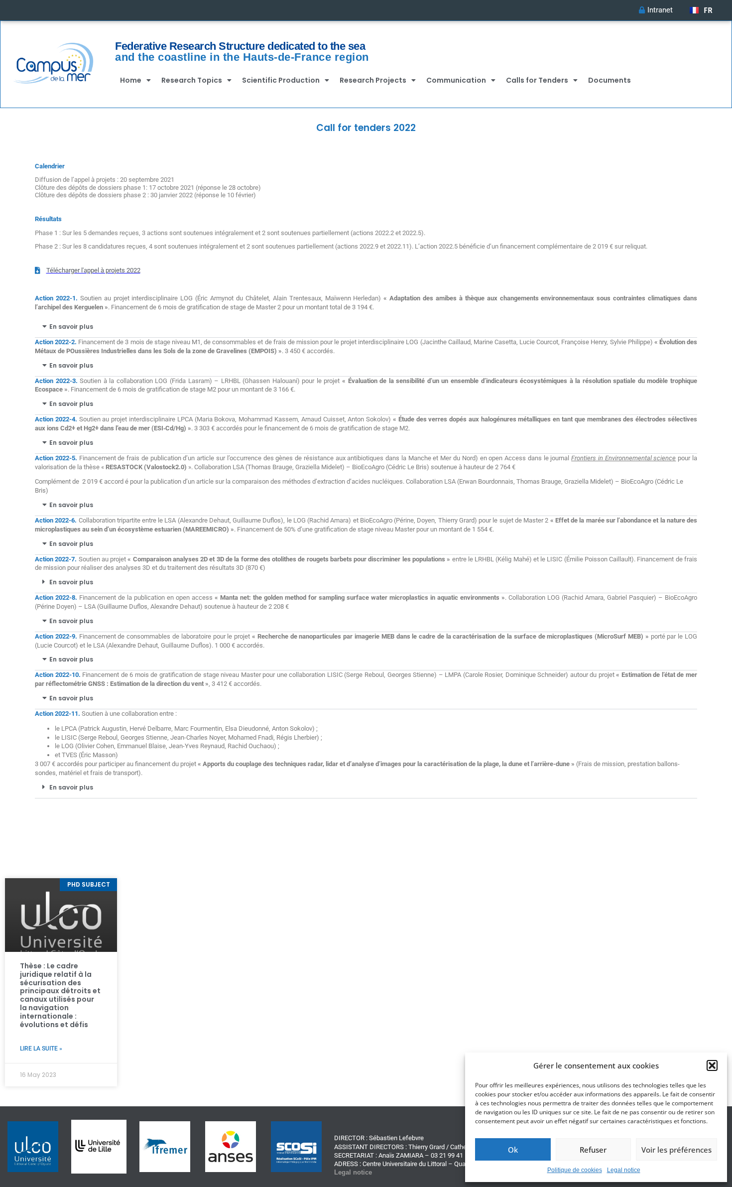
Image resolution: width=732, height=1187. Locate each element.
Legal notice (623, 1170)
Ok (513, 1150)
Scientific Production (281, 80)
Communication (456, 80)
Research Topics (191, 80)
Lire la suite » (41, 1048)
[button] (712, 1065)
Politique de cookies (574, 1170)
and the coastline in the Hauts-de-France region (242, 57)
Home (130, 80)
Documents (609, 80)
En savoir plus (71, 326)
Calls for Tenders (537, 80)
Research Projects (373, 80)
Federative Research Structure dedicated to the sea (240, 46)
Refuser (593, 1150)
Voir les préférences (676, 1150)
